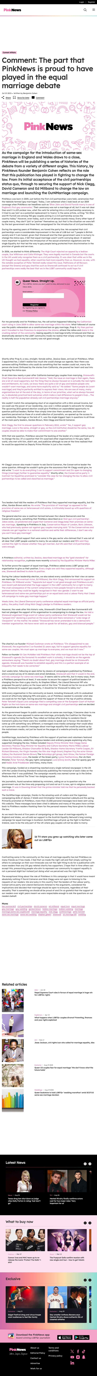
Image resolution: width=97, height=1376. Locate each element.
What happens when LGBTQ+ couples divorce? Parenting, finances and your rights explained (63, 1018)
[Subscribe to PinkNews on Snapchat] (83, 1357)
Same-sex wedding (28, 914)
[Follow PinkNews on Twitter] (72, 1352)
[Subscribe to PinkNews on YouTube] (72, 1357)
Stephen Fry (70, 751)
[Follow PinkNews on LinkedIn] (72, 1363)
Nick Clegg (53, 912)
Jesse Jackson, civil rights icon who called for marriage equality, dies (64, 1042)
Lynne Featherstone (68, 757)
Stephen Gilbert (44, 914)
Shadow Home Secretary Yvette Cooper (70, 748)
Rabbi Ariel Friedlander (17, 762)
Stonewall (57, 914)
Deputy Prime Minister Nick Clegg (63, 743)
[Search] (85, 9)
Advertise (35, 1363)
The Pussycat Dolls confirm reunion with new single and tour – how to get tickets (67, 1258)
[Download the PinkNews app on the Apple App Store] (64, 1337)
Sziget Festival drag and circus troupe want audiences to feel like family (24, 1316)
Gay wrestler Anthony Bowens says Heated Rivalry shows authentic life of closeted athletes (66, 1317)
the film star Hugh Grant (50, 751)
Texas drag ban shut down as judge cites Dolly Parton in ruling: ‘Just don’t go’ (24, 1200)
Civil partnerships (25, 906)
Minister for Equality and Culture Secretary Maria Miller (53, 745)
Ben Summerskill (9, 906)
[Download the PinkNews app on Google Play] (81, 1337)
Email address (31, 292)
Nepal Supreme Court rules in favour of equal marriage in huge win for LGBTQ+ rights (64, 993)
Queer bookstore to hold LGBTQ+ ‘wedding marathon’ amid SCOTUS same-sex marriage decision (64, 1093)
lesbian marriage (49, 909)
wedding (82, 914)
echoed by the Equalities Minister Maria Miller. (72, 560)
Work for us (36, 1368)
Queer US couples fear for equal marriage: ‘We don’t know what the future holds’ (64, 1069)
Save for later (23, 97)
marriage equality (39, 912)
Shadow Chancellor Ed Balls (35, 748)
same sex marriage (10, 914)
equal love (65, 906)
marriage (79, 909)
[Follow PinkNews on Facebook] (78, 1352)
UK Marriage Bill (70, 914)
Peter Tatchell (17, 760)
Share (8, 97)
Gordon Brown (35, 909)
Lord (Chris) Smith (62, 760)
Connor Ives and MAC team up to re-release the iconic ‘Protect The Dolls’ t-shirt (24, 1259)
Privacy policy (55, 1355)
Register (91, 2)
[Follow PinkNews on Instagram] (78, 1357)
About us (34, 1347)
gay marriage (8, 909)
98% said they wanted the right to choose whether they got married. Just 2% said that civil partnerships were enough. (46, 544)
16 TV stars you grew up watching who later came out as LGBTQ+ (64, 838)
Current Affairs (9, 52)
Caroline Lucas (20, 757)
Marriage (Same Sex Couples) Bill (16, 912)
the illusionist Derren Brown (22, 754)
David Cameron (40, 906)
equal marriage (78, 906)
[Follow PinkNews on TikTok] (83, 1352)
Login (81, 2)
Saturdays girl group (52, 754)
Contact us (35, 1358)
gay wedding (21, 909)
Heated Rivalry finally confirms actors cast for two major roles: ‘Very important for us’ (66, 1200)
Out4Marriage (65, 912)
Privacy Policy (32, 311)
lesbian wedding (66, 909)
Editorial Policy (37, 1353)
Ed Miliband (54, 906)
